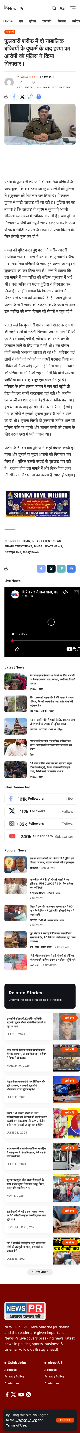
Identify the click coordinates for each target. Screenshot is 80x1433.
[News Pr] (14, 8)
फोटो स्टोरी (34, 965)
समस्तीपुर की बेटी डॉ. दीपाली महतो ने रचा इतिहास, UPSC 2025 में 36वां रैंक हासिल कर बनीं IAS (51, 883)
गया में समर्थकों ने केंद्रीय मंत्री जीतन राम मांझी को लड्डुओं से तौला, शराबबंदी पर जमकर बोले (26, 1246)
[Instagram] (41, 824)
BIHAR (26, 541)
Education (37, 893)
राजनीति (70, 1242)
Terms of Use (16, 1425)
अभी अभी (10, 31)
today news (31, 552)
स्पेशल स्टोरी (46, 947)
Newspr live (12, 552)
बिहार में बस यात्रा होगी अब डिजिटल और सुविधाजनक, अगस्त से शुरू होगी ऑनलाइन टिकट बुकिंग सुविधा (26, 1085)
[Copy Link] (30, 97)
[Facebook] (41, 799)
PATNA (43, 729)
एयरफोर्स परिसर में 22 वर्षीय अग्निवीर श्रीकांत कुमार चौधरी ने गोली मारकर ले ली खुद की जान (26, 1022)
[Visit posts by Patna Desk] (9, 82)
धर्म (31, 947)
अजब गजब (53, 920)
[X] (41, 811)
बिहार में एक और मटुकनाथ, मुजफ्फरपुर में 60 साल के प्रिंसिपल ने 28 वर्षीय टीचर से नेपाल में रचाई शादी (52, 910)
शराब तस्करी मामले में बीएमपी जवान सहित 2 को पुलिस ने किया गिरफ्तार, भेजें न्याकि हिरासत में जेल (26, 1152)
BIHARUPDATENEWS (48, 546)
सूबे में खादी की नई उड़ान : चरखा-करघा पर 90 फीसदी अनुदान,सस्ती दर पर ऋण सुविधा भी (26, 1215)
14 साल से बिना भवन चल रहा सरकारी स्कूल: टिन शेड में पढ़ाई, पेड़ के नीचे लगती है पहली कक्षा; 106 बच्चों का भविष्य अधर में (51, 767)
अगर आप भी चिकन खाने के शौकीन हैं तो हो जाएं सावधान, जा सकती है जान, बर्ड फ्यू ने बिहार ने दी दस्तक (26, 1053)
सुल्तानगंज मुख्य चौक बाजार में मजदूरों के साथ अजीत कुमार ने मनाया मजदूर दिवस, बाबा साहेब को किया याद (26, 1183)
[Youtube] (41, 836)
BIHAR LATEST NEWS (46, 541)
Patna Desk (27, 77)
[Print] (38, 97)
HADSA (34, 711)
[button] (65, 1420)
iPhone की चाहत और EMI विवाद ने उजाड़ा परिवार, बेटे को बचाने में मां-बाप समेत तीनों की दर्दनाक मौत (52, 701)
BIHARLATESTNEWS (18, 546)
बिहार (41, 689)
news (33, 729)
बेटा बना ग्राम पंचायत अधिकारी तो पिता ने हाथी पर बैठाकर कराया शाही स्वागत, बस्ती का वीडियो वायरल (52, 679)
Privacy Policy (26, 1420)
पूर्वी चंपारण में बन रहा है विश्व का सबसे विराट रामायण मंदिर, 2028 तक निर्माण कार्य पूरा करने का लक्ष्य (53, 937)
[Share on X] (22, 97)
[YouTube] (21, 1394)
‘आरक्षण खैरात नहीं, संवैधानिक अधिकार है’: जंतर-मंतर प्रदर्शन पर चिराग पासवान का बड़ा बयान (51, 745)
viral (33, 689)
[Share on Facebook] (14, 97)
